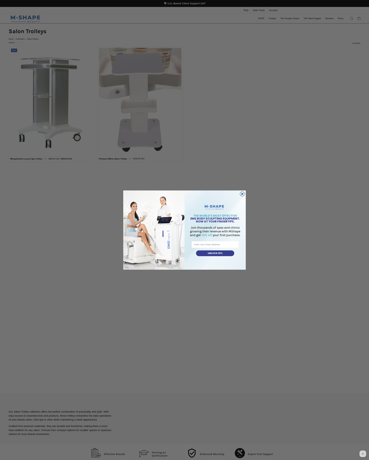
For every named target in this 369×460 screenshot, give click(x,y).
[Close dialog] (242, 194)
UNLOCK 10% (215, 253)
